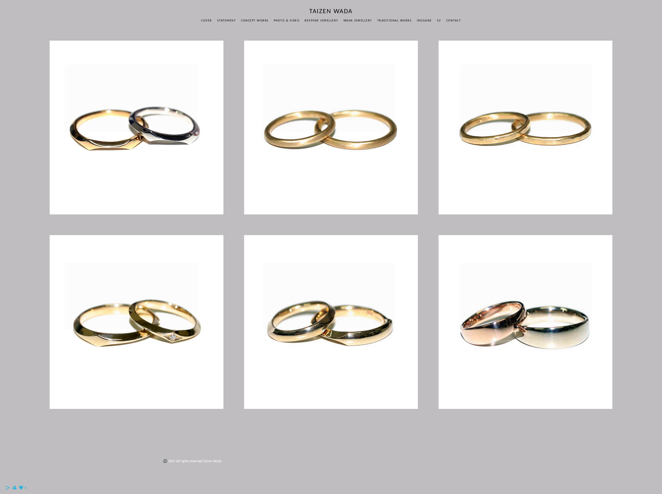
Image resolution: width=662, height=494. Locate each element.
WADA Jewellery (357, 20)
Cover (206, 20)
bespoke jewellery (321, 20)
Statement (226, 20)
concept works (255, 20)
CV (439, 20)
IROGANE (424, 20)
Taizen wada (331, 11)
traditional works (394, 20)
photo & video (287, 20)
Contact (453, 20)
